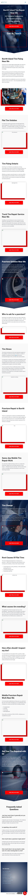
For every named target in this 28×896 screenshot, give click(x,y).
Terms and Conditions (10, 893)
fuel (15, 355)
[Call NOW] (25, 893)
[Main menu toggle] (25, 2)
